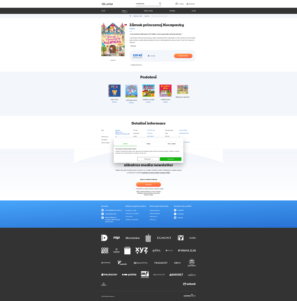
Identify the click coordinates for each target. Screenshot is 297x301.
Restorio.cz (153, 219)
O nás (194, 11)
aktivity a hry (119, 132)
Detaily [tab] (148, 143)
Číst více (133, 46)
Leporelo (146, 16)
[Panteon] (192, 263)
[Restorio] (104, 284)
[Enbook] (189, 284)
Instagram (181, 210)
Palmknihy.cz (153, 216)
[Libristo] (192, 274)
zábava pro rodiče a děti (122, 134)
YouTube (180, 217)
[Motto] (192, 237)
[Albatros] (180, 237)
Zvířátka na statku (148, 99)
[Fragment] (161, 263)
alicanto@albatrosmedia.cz (113, 210)
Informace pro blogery (132, 213)
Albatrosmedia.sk (155, 213)
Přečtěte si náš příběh (132, 219)
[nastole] (122, 263)
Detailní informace (136, 65)
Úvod (103, 11)
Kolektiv (132, 28)
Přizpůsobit (147, 159)
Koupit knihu (183, 56)
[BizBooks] (132, 237)
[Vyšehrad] (106, 263)
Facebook (181, 214)
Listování (113, 60)
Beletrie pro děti (137, 16)
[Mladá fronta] (145, 274)
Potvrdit (148, 184)
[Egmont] (164, 237)
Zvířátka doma (165, 99)
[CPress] (169, 250)
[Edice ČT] (177, 263)
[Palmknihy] (109, 274)
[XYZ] (141, 250)
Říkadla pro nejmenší (182, 97)
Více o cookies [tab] (172, 143)
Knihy (124, 11)
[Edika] (156, 250)
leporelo (117, 130)
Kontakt (172, 11)
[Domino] (104, 237)
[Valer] (148, 237)
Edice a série (148, 11)
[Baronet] (176, 274)
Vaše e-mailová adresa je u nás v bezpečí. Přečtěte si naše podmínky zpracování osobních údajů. (148, 193)
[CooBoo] (105, 250)
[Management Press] (116, 237)
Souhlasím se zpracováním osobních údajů (149, 189)
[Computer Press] (127, 250)
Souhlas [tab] (125, 143)
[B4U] (141, 263)
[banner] (110, 4)
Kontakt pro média (131, 210)
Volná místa (129, 216)
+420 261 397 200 (110, 214)
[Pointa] (129, 274)
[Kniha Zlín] (187, 250)
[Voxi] (116, 250)
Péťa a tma (114, 99)
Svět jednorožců (131, 100)
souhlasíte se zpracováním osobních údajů (155, 173)
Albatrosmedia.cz (155, 210)
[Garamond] (159, 274)
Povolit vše (171, 159)
